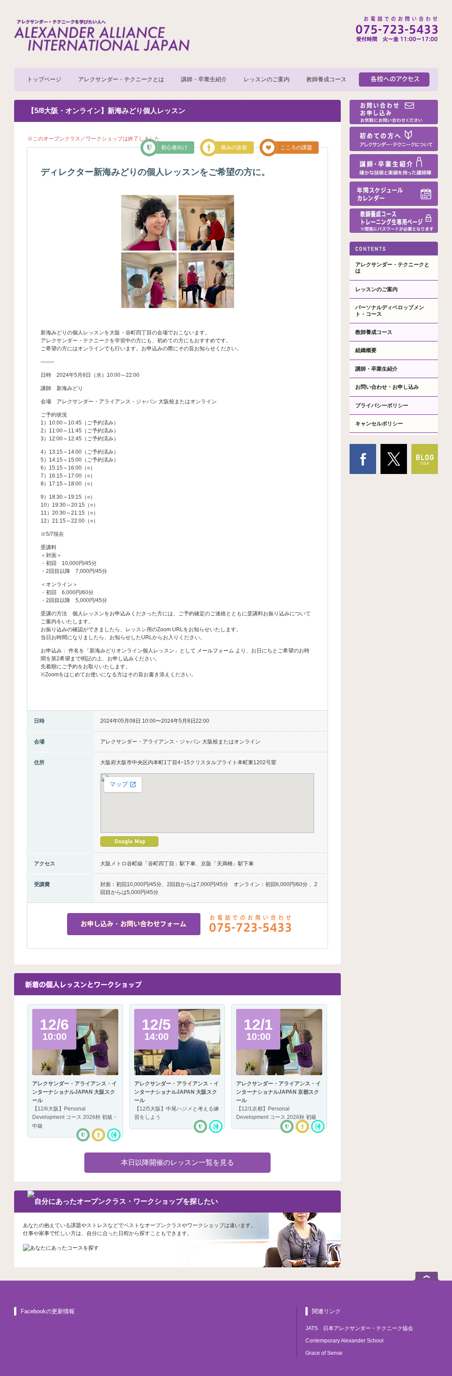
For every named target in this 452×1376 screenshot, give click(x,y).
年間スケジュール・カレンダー (394, 194)
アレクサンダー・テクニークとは (121, 79)
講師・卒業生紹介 (204, 79)
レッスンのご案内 (267, 79)
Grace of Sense (324, 1353)
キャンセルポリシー (379, 424)
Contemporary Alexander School (344, 1341)
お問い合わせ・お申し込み (387, 387)
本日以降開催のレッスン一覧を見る (177, 1162)
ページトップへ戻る (426, 1276)
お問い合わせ (394, 112)
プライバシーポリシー (381, 405)
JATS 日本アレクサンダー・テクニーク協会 (359, 1328)
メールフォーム (215, 651)
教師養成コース (326, 79)
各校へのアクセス (394, 79)
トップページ (44, 79)
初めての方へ (394, 139)
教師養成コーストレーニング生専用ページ (394, 220)
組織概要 (366, 350)
